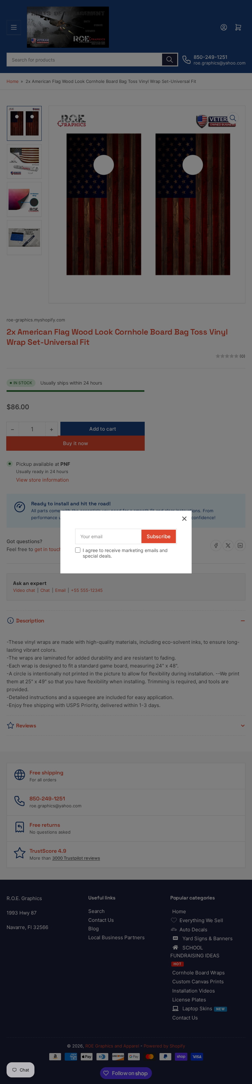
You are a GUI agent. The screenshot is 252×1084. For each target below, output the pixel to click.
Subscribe (159, 536)
